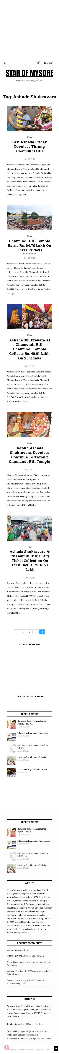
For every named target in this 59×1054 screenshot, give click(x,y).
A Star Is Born (22, 950)
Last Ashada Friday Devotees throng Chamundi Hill (29, 146)
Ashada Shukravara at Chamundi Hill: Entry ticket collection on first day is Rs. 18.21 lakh (30, 560)
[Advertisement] (29, 29)
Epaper (49, 62)
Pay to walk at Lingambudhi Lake (31, 757)
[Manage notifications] (6, 1047)
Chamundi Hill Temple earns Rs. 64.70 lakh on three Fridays (29, 245)
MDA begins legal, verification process (33, 733)
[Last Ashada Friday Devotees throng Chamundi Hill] (29, 130)
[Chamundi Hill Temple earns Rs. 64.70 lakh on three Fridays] (29, 229)
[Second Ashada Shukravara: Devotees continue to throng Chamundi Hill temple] (29, 436)
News (29, 137)
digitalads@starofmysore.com (33, 1031)
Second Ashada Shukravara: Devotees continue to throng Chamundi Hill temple (29, 455)
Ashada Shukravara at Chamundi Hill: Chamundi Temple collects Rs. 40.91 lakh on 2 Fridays (29, 349)
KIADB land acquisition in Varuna (32, 769)
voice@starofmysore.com (40, 1038)
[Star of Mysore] (29, 73)
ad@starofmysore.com (28, 1034)
